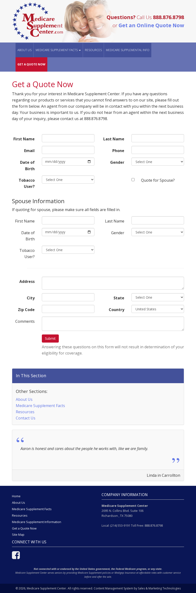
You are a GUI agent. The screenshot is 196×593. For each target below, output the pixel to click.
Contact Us (25, 418)
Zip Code (26, 309)
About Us (24, 50)
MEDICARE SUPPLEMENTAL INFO (127, 50)
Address (27, 281)
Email (29, 150)
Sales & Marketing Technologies (159, 588)
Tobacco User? (27, 183)
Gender (117, 162)
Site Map (18, 534)
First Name (24, 139)
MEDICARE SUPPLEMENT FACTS (57, 50)
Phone (118, 150)
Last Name (113, 139)
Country (116, 309)
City (31, 298)
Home (16, 496)
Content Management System (113, 588)
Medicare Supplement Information (36, 522)
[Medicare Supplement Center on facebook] (16, 557)
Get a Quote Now (24, 528)
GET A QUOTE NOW (31, 64)
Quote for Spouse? (158, 180)
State (119, 298)
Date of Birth (27, 165)
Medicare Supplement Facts (40, 405)
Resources (93, 50)
